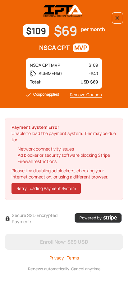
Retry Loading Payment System (46, 188)
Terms (73, 258)
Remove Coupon (86, 94)
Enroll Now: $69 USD (64, 241)
